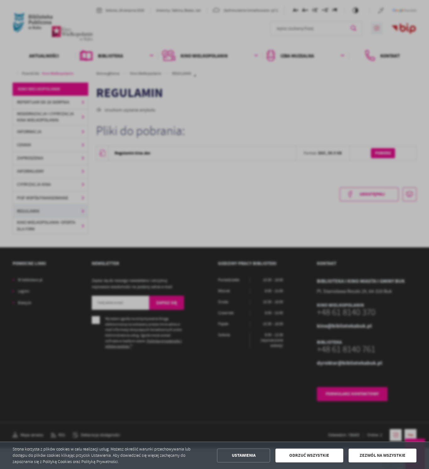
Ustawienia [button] (244, 455)
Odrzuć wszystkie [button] (309, 455)
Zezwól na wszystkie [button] (382, 455)
